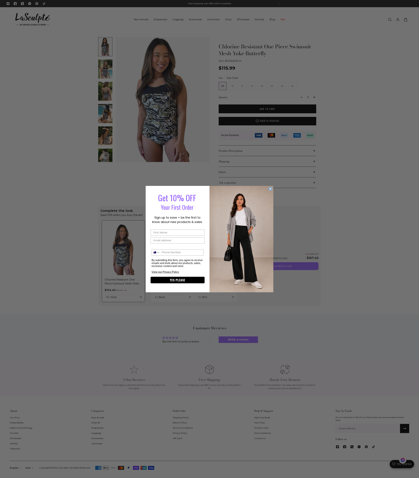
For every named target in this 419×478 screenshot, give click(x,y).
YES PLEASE (177, 280)
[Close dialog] (270, 188)
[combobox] (156, 252)
